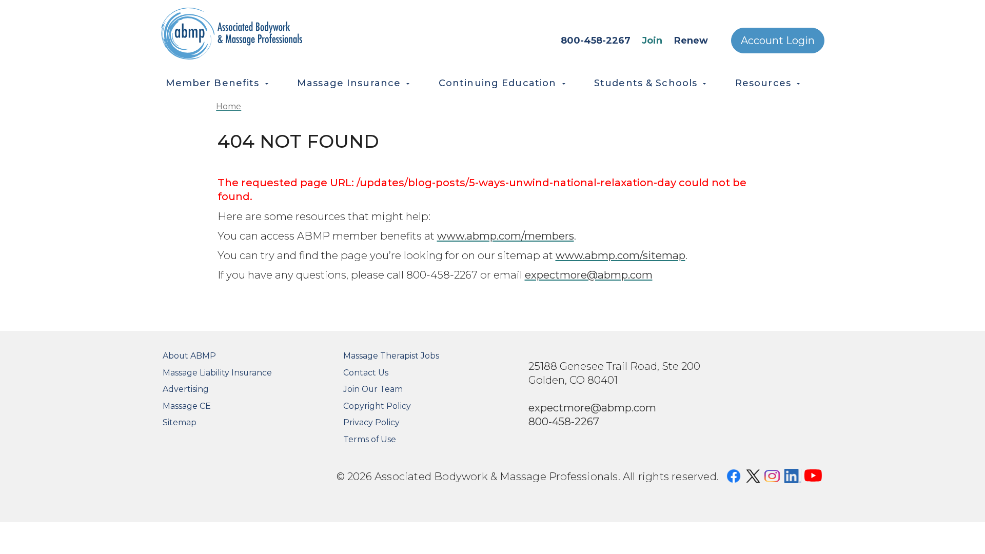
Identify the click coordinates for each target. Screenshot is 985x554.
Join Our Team (373, 389)
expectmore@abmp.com (589, 274)
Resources (763, 83)
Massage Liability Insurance (217, 373)
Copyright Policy (377, 406)
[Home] (277, 34)
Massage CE (187, 406)
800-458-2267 (596, 40)
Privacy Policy (371, 422)
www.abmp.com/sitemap (620, 255)
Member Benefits (213, 83)
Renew (691, 40)
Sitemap (179, 422)
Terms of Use (369, 439)
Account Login (778, 40)
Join (652, 40)
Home (228, 106)
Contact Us (365, 373)
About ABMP (189, 356)
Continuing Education (498, 83)
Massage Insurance (349, 83)
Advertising (186, 389)
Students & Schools (645, 83)
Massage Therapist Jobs (391, 356)
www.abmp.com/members (505, 235)
